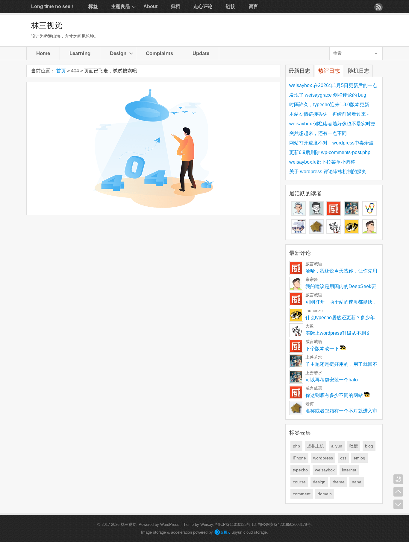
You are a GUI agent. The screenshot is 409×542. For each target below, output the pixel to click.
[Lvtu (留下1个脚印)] (369, 214)
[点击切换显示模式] (398, 479)
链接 (230, 6)
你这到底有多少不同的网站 (334, 395)
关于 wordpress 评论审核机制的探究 (327, 171)
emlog (359, 458)
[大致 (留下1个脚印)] (333, 232)
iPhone (299, 458)
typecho (300, 470)
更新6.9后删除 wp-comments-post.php (329, 152)
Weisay (206, 524)
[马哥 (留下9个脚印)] (298, 214)
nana (356, 481)
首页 (61, 70)
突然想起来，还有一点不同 (318, 133)
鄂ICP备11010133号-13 (235, 524)
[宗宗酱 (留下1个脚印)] (369, 232)
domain (325, 493)
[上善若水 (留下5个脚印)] (351, 214)
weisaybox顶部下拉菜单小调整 (322, 162)
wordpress (323, 458)
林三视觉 (46, 25)
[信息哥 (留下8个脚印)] (316, 214)
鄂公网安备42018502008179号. (285, 524)
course (299, 481)
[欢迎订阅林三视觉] (378, 7)
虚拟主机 (315, 446)
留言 (253, 6)
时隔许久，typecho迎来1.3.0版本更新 (329, 104)
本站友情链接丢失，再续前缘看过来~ (329, 114)
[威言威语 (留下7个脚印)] (333, 214)
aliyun (336, 446)
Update (201, 53)
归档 (175, 6)
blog (369, 446)
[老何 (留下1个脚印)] (316, 232)
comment (301, 493)
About (150, 6)
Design (118, 53)
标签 (93, 6)
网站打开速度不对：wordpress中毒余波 (331, 142)
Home (43, 53)
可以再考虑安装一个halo (331, 379)
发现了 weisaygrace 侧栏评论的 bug (327, 95)
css (343, 458)
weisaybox (325, 470)
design (319, 481)
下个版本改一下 (322, 348)
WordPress (169, 524)
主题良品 (120, 6)
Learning (79, 53)
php (296, 446)
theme (339, 481)
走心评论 (203, 6)
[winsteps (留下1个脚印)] (298, 232)
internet (349, 470)
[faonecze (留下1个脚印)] (351, 232)
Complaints (159, 53)
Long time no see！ (53, 6)
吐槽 (353, 446)
